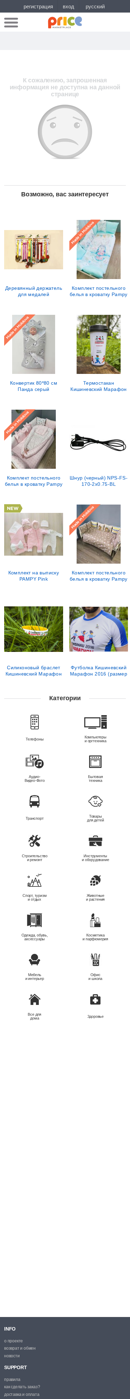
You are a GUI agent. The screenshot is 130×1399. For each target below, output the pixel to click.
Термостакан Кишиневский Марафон (98, 386)
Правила (12, 1379)
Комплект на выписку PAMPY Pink (33, 576)
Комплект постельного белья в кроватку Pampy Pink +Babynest (34, 481)
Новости (12, 1355)
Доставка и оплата (22, 1394)
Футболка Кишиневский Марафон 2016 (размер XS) (98, 671)
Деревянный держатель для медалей (33, 291)
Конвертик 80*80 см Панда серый (33, 386)
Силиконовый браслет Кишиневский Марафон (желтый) (34, 671)
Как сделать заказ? (22, 1386)
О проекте (13, 1341)
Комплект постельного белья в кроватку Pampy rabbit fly (99, 291)
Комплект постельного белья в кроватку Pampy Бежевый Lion (99, 576)
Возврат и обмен (20, 1348)
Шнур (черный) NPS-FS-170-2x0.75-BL (99, 481)
